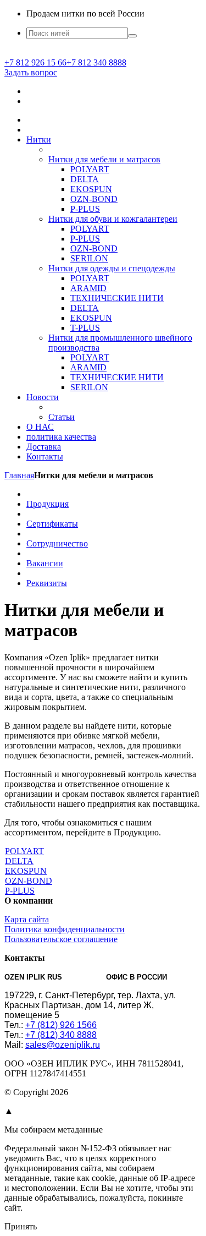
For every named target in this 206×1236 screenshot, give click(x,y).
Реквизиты (46, 583)
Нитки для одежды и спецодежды (111, 268)
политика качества (61, 436)
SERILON (89, 258)
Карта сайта (26, 919)
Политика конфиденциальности (64, 929)
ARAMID (88, 288)
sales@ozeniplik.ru (62, 1044)
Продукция (47, 503)
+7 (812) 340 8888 (61, 1035)
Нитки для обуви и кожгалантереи (112, 218)
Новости (42, 397)
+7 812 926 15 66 (35, 62)
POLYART (89, 169)
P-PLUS (85, 209)
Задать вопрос (30, 72)
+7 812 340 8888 (96, 62)
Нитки (38, 139)
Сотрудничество (57, 543)
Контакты (44, 456)
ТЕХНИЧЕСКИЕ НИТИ (117, 298)
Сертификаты (52, 523)
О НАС (40, 426)
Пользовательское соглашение (61, 939)
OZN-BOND (94, 199)
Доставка (43, 446)
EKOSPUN (91, 189)
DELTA (84, 179)
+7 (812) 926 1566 (61, 1025)
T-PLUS (85, 327)
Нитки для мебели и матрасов (104, 159)
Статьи (61, 417)
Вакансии (44, 563)
